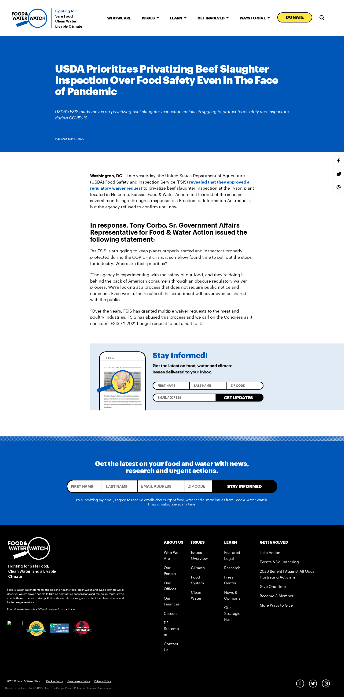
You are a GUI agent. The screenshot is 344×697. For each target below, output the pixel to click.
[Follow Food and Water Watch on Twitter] (313, 683)
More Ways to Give (276, 605)
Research (232, 567)
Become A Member (276, 596)
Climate (198, 567)
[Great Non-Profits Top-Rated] (36, 628)
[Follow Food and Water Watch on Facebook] (300, 683)
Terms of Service (96, 688)
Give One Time (273, 586)
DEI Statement (171, 628)
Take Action (270, 552)
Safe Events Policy (78, 681)
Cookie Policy (54, 681)
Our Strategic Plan (232, 613)
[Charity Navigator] (59, 628)
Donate (295, 17)
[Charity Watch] (82, 628)
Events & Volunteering (279, 562)
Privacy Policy (102, 681)
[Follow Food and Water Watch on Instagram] (326, 683)
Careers (171, 613)
